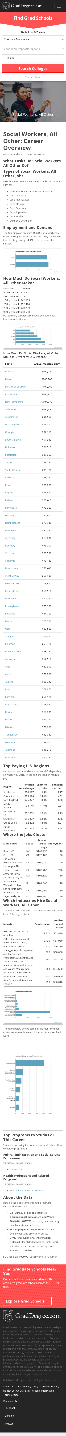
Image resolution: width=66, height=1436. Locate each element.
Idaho (8, 689)
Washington (11, 416)
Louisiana (10, 613)
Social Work (16, 1169)
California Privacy (50, 1386)
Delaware (10, 447)
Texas (8, 462)
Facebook (10, 1407)
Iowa (8, 485)
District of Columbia (16, 386)
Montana (10, 742)
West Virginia (12, 575)
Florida (8, 712)
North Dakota (12, 522)
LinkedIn (9, 1415)
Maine (8, 719)
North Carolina (13, 651)
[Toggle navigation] (58, 6)
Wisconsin (10, 659)
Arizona (9, 681)
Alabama (9, 477)
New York (10, 530)
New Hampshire (14, 401)
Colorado (10, 643)
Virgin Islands (12, 704)
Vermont (10, 553)
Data (18, 1386)
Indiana (9, 500)
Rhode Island (12, 394)
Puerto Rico (11, 757)
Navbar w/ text (23, 6)
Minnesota (11, 507)
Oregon (9, 636)
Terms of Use (11, 1394)
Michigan (10, 696)
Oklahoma (10, 409)
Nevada (9, 371)
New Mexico (12, 583)
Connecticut (11, 590)
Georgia (9, 432)
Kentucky (10, 545)
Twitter (9, 1423)
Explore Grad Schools (25, 1301)
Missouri (9, 727)
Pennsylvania (12, 606)
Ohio (7, 666)
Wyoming (10, 537)
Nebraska (10, 598)
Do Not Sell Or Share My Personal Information (28, 1390)
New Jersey (11, 568)
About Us (8, 1386)
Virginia (9, 492)
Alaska (8, 674)
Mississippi (11, 454)
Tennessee (11, 734)
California (10, 560)
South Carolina (13, 439)
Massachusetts (13, 424)
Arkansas (10, 749)
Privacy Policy (30, 1386)
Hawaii (8, 379)
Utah (7, 628)
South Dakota (12, 469)
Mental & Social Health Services (27, 1190)
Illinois (8, 621)
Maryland (10, 515)
